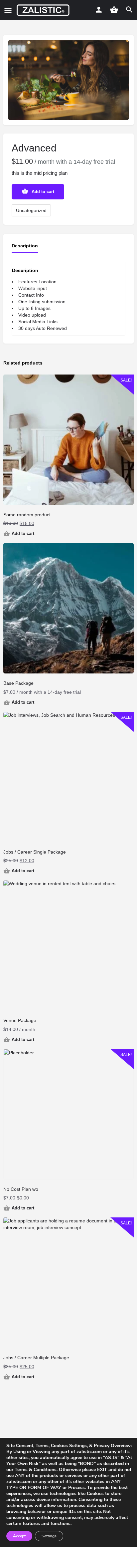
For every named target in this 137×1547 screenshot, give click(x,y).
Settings (49, 1536)
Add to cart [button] (23, 533)
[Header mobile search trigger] (129, 9)
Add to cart (43, 191)
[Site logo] (44, 10)
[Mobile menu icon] (8, 10)
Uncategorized (31, 210)
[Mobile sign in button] (98, 9)
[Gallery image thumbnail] (68, 80)
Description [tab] (25, 245)
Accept (19, 1536)
